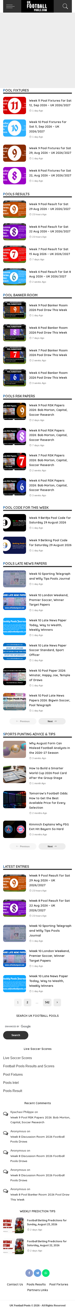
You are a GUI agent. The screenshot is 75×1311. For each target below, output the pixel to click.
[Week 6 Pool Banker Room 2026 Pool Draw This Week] (14, 378)
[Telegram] (37, 1273)
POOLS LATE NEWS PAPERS (25, 563)
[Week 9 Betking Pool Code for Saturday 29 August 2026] (14, 545)
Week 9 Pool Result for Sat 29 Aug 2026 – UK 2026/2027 (49, 880)
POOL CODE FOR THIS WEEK (26, 507)
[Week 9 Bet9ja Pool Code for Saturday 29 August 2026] (14, 522)
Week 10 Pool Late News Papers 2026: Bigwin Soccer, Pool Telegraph (49, 700)
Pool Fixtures (13, 1074)
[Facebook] (29, 1273)
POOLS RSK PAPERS (19, 396)
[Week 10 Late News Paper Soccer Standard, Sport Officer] (14, 651)
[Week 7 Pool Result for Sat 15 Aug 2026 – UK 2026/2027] (14, 254)
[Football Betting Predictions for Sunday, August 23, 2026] (13, 1225)
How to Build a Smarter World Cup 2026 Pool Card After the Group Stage (48, 773)
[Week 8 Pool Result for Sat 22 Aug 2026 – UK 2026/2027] (14, 232)
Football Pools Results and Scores (28, 1066)
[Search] (65, 6)
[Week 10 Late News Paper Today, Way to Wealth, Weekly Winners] (14, 626)
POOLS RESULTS (16, 194)
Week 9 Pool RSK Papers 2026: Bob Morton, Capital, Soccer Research (48, 410)
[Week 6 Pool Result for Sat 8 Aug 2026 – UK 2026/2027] (14, 277)
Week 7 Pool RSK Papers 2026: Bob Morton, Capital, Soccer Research (48, 460)
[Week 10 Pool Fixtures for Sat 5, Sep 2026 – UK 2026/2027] (14, 128)
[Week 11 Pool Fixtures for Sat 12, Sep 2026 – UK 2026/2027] (14, 105)
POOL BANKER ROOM (20, 295)
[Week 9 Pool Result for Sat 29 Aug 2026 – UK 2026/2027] (14, 209)
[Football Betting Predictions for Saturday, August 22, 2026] (13, 1246)
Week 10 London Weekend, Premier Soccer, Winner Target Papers (48, 599)
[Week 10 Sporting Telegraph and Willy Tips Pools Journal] (14, 579)
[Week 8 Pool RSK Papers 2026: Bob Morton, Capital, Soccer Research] (14, 436)
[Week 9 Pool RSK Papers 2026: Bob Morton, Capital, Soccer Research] (14, 411)
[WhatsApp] (46, 1273)
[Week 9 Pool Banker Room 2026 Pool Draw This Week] (14, 310)
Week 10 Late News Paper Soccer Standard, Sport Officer (47, 650)
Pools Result (12, 1091)
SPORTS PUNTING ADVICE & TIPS (29, 734)
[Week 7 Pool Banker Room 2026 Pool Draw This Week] (14, 355)
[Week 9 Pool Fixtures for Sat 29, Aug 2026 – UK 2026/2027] (14, 153)
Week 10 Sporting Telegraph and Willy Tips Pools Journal (50, 930)
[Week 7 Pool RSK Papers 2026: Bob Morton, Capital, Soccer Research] (14, 461)
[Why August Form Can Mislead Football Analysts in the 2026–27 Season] (14, 749)
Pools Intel (11, 1082)
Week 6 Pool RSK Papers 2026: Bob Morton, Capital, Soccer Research (48, 485)
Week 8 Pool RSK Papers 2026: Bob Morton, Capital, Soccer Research (48, 435)
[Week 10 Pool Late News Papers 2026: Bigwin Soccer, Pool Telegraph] (14, 701)
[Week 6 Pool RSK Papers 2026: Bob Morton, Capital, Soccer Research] (14, 486)
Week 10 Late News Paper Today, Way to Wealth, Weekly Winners (47, 625)
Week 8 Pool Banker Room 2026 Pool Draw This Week (39, 1197)
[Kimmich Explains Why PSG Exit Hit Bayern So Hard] (14, 829)
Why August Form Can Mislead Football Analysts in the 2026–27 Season (49, 748)
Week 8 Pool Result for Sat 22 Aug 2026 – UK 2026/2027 (49, 905)
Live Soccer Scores (17, 1058)
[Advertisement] (37, 50)
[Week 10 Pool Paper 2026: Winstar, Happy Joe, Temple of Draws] (14, 676)
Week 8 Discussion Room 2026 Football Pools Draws (37, 1139)
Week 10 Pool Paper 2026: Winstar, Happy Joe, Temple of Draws (49, 675)
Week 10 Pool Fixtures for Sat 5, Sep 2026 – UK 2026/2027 (47, 126)
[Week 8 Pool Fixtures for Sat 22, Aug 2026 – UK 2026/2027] (14, 175)
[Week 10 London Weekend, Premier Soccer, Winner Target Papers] (14, 601)
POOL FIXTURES (16, 90)
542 (47, 1002)
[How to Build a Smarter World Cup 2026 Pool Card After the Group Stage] (14, 774)
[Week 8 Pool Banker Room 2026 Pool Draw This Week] (14, 333)
